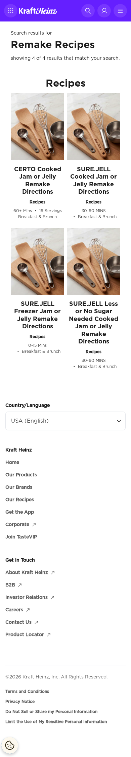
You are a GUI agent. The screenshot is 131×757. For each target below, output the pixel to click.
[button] (10, 10)
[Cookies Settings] (9, 745)
